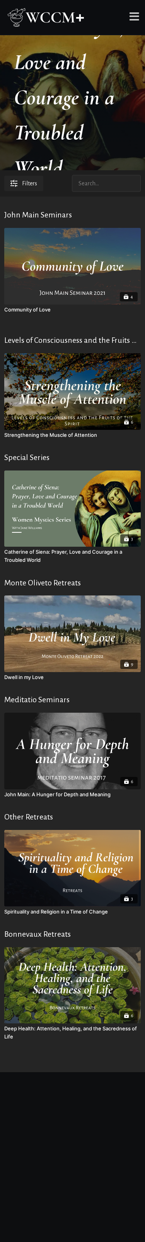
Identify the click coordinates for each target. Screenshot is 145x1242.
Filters (29, 183)
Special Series (26, 457)
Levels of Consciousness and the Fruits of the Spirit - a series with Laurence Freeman (72, 340)
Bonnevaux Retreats (37, 934)
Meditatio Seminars (37, 699)
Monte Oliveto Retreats (42, 582)
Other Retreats (28, 817)
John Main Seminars (38, 214)
